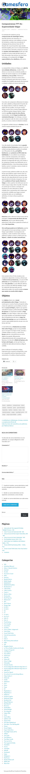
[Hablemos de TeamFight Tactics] (19, 372)
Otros (5, 685)
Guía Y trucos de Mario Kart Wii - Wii (14, 532)
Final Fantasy (7, 622)
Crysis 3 (6, 592)
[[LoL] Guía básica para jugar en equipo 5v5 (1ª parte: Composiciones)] (7, 389)
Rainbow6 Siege (8, 698)
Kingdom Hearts (8, 646)
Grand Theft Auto (9, 633)
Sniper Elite (7, 713)
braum (3, 405)
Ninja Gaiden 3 (8, 676)
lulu (23, 410)
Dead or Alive (7, 594)
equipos (4, 407)
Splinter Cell (7, 718)
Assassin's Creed (8, 573)
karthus (10, 410)
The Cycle (6, 735)
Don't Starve (7, 603)
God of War (7, 631)
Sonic (5, 715)
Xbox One (6, 763)
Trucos (6, 746)
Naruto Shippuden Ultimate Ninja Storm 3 (15, 666)
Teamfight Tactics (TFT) (10, 731)
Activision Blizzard (9, 566)
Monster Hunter (8, 664)
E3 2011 (6, 607)
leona (20, 410)
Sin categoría (7, 711)
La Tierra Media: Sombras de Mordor (14, 648)
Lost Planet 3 (7, 651)
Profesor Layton (8, 696)
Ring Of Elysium (8, 702)
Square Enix (7, 720)
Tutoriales (6, 748)
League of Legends (9, 650)
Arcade (6, 571)
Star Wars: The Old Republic (11, 724)
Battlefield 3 (7, 583)
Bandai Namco (8, 579)
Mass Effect (7, 653)
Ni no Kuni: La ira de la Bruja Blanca (13, 674)
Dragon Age (7, 605)
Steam (6, 726)
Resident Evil (7, 700)
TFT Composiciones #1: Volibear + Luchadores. (6, 378)
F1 (4, 612)
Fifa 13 (6, 620)
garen (14, 407)
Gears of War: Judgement (11, 629)
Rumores (6, 705)
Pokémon (6, 694)
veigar (3, 414)
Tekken (6, 733)
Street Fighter (8, 728)
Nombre (5, 465)
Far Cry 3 (6, 616)
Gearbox (6, 627)
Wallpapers (7, 756)
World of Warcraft (9, 759)
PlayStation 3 (7, 691)
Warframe (7, 757)
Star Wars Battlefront (10, 722)
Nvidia (5, 679)
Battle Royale (7, 581)
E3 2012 (6, 609)
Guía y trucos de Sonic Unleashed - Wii (14, 537)
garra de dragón (21, 407)
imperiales (4, 410)
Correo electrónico (8, 472)
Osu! (5, 683)
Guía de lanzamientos (10, 635)
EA (5, 611)
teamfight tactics (20, 412)
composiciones (16, 405)
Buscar (3, 512)
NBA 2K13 (7, 670)
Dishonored (7, 599)
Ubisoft (6, 750)
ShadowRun (7, 707)
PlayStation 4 (7, 692)
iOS (5, 644)
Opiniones (7, 681)
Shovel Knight (8, 709)
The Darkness (7, 737)
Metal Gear (7, 655)
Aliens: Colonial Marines (10, 568)
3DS (5, 564)
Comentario (6, 445)
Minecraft (6, 659)
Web (3, 479)
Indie (5, 642)
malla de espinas (6, 412)
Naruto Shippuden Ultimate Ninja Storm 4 (15, 668)
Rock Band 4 (7, 704)
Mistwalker (7, 663)
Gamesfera (7, 625)
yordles (19, 414)
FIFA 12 (6, 618)
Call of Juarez (7, 590)
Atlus (5, 575)
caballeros (9, 405)
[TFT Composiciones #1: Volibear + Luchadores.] (7, 372)
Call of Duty (7, 588)
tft (26, 412)
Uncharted (7, 752)
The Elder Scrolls (8, 739)
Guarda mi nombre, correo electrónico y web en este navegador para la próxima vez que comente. (15, 487)
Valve (5, 754)
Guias (5, 637)
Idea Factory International (11, 640)
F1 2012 (6, 614)
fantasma (9, 407)
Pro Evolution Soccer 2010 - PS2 (13, 539)
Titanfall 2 (6, 744)
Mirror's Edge (7, 661)
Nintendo (6, 678)
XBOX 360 (7, 761)
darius (22, 405)
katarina (15, 410)
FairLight (13, 29)
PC (5, 689)
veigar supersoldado (11, 414)
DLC (5, 601)
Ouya (5, 687)
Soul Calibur (7, 717)
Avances (6, 577)
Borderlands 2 (8, 586)
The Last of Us (8, 741)
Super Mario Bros (8, 730)
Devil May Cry (8, 598)
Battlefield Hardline (9, 585)
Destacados (7, 596)
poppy (13, 412)
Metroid (6, 657)
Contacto (6, 552)
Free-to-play (7, 624)
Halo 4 (5, 638)
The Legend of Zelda (9, 743)
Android (6, 570)
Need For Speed (8, 672)
